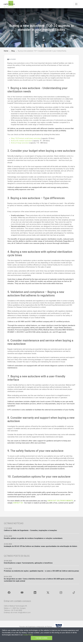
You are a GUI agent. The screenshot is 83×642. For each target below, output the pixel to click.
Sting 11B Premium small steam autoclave (26, 138)
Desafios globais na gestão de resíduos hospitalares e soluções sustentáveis (33, 538)
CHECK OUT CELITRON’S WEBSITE (60, 501)
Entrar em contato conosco (17, 601)
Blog (13, 51)
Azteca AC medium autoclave (21, 141)
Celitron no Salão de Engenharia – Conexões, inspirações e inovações (30, 530)
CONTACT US (18, 503)
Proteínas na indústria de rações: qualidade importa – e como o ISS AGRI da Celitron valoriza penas (41, 571)
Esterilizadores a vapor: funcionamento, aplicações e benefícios (28, 563)
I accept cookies (41, 638)
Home (6, 51)
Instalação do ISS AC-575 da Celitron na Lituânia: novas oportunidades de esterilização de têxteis (40, 546)
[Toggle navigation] (76, 4)
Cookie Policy (28, 635)
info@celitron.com (24, 612)
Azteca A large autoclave (20, 143)
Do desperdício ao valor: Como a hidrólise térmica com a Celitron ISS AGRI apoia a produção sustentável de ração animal (38, 580)
